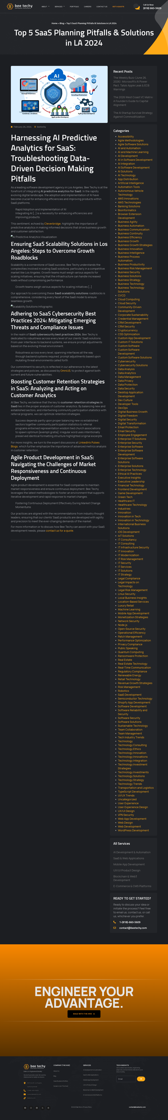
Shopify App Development (134, 702)
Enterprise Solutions (130, 466)
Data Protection (128, 384)
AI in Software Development (135, 160)
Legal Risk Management (133, 590)
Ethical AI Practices (130, 474)
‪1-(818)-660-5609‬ (129, 922)
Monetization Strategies (133, 617)
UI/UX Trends (126, 795)
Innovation (124, 512)
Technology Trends (130, 784)
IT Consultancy (127, 539)
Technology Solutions (131, 776)
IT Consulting (126, 543)
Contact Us (101, 6)
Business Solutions (129, 276)
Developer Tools (128, 404)
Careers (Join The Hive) (60, 1086)
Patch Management (130, 636)
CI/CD (121, 295)
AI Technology (127, 175)
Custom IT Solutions (130, 342)
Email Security (127, 431)
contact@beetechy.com (133, 928)
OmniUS (65, 370)
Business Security (129, 272)
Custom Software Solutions (135, 357)
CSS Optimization (129, 334)
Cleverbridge (52, 223)
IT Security (124, 563)
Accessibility (126, 136)
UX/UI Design (126, 811)
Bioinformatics (127, 210)
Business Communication (133, 229)
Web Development (129, 826)
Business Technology (131, 284)
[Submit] (141, 1079)
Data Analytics (127, 373)
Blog (62, 23)
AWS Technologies (129, 202)
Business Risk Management (135, 268)
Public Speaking (128, 648)
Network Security (128, 621)
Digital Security (127, 419)
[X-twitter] (42, 1108)
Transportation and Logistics (136, 787)
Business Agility (127, 222)
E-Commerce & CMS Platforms (132, 886)
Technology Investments (133, 772)
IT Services (125, 567)
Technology (125, 741)
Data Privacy (125, 380)
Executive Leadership (131, 481)
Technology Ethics (129, 749)
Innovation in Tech (129, 516)
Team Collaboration (130, 729)
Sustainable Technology (133, 725)
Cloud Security (127, 303)
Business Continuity (130, 233)
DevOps (123, 408)
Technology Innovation (132, 753)
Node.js (122, 625)
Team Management (130, 733)
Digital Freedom (128, 415)
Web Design (125, 822)
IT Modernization (128, 555)
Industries (124, 508)
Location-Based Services (133, 601)
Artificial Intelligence (131, 183)
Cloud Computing (129, 299)
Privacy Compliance (130, 644)
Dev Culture (125, 400)
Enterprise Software (130, 446)
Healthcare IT (126, 501)
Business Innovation (130, 249)
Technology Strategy (131, 780)
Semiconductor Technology (135, 698)
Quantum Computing (131, 652)
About (44, 6)
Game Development (130, 493)
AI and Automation (129, 148)
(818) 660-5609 (152, 8)
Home (54, 23)
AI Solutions (125, 171)
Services (58, 6)
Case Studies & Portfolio (60, 1081)
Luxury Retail (126, 605)
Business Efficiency (130, 237)
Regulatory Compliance (132, 671)
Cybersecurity (127, 361)
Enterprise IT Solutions (132, 439)
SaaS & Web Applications (128, 858)
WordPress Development (133, 830)
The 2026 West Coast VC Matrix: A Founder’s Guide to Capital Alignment (133, 101)
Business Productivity (131, 264)
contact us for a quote (59, 530)
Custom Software (129, 346)
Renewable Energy (129, 675)
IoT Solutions (126, 536)
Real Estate (125, 660)
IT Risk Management (130, 559)
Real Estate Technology (132, 663)
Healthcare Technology (132, 505)
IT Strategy (125, 574)
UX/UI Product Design (126, 870)
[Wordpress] (48, 1108)
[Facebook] (25, 1108)
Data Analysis (126, 369)
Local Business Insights (132, 598)
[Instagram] (31, 1108)
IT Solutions (125, 570)
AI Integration (126, 163)
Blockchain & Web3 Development (125, 878)
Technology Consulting (132, 745)
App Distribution (128, 179)
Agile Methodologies (131, 140)
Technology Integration (132, 760)
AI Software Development (134, 167)
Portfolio (74, 6)
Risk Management (129, 687)
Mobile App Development (133, 613)
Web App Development (132, 819)
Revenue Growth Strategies (135, 683)
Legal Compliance (129, 578)
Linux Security (126, 594)
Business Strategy (129, 280)
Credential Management (133, 318)
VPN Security (126, 815)
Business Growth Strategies (135, 245)
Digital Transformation (132, 423)
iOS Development (129, 532)
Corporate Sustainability (133, 315)
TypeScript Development (133, 791)
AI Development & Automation (132, 852)
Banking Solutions (129, 206)
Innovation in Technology (133, 520)
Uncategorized (127, 799)
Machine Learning (129, 609)
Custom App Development (134, 338)
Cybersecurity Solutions (133, 365)
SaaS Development (129, 694)
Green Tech (125, 497)
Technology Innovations (133, 756)
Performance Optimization (134, 640)
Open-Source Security (131, 629)
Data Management (129, 377)
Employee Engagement (132, 435)
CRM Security (126, 326)
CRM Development (129, 322)
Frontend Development (132, 489)
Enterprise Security (130, 443)
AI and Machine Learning (133, 152)
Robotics (123, 691)
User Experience (128, 803)
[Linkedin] (37, 1108)
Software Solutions (129, 722)
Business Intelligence (131, 253)
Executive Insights (129, 477)
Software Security (129, 718)
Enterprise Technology (132, 470)
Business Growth (128, 241)
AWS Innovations (128, 198)
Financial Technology (131, 485)
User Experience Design (133, 807)
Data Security (126, 388)
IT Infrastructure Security (133, 547)
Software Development (132, 706)
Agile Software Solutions (133, 144)
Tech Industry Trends (131, 737)
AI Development (128, 156)
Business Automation (131, 225)
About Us (56, 1071)
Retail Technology (129, 679)
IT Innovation (126, 551)
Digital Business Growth (132, 412)
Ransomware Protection (133, 656)
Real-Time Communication (134, 667)
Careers (87, 6)
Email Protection (128, 427)
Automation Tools (129, 187)
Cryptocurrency (128, 330)
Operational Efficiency (131, 632)
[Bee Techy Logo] (19, 6)
